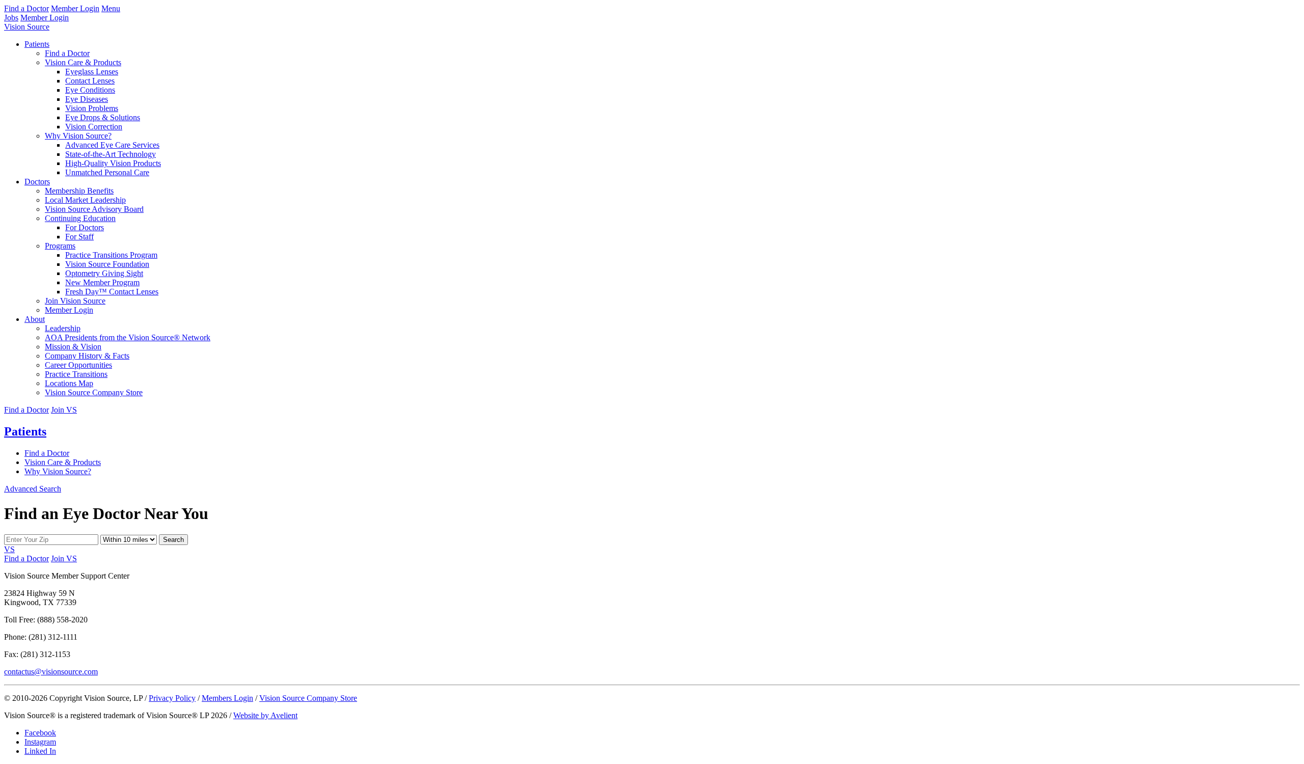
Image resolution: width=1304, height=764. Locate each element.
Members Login (227, 698)
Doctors (37, 181)
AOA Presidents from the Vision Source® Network (127, 337)
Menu (110, 8)
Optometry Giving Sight (104, 273)
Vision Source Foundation (107, 264)
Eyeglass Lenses (91, 71)
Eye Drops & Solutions (102, 117)
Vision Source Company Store (94, 392)
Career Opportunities (78, 365)
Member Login (75, 8)
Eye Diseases (86, 99)
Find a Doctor (26, 8)
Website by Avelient (265, 715)
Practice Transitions (76, 374)
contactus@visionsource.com (51, 671)
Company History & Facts (87, 355)
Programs (60, 245)
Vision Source (26, 26)
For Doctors (84, 227)
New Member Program (102, 282)
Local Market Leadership (85, 200)
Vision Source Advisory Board (94, 209)
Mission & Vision (73, 346)
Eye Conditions (90, 90)
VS (9, 549)
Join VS (64, 409)
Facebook (40, 732)
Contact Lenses (90, 80)
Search (173, 539)
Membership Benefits (79, 190)
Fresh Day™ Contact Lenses (111, 291)
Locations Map (69, 383)
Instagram (40, 742)
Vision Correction (93, 126)
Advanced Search (32, 488)
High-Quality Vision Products (113, 163)
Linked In (40, 751)
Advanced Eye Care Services (112, 145)
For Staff (79, 236)
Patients (36, 44)
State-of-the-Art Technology (110, 154)
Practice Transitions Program (111, 255)
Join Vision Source (75, 300)
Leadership (62, 328)
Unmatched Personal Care (107, 172)
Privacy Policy (172, 698)
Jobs (11, 17)
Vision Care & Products (83, 62)
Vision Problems (91, 108)
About (34, 319)
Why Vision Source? (78, 135)
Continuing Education (80, 218)
